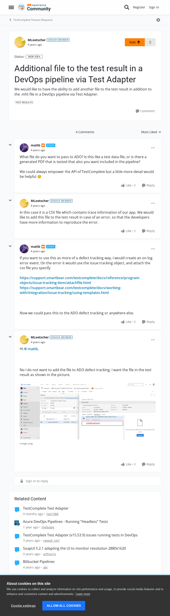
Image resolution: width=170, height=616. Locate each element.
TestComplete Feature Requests (33, 20)
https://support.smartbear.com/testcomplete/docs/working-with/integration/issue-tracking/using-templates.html (70, 290)
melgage (48, 527)
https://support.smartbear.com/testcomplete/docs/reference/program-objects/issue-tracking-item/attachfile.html (80, 280)
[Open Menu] (158, 20)
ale (45, 567)
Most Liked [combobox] (151, 132)
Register (139, 7)
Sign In (154, 7)
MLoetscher (37, 40)
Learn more (83, 594)
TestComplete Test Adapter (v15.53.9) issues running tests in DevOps (80, 535)
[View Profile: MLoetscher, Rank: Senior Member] (19, 42)
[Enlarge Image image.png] (88, 411)
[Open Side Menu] (11, 7)
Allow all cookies (64, 605)
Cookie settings (23, 605)
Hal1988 (52, 514)
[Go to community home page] (34, 7)
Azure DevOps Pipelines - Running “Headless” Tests (65, 521)
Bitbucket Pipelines (39, 561)
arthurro (49, 554)
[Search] (126, 7)
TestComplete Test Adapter (46, 508)
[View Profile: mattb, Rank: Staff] (24, 147)
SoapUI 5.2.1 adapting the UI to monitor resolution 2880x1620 (74, 548)
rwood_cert (51, 540)
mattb (35, 145)
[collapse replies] (10, 145)
